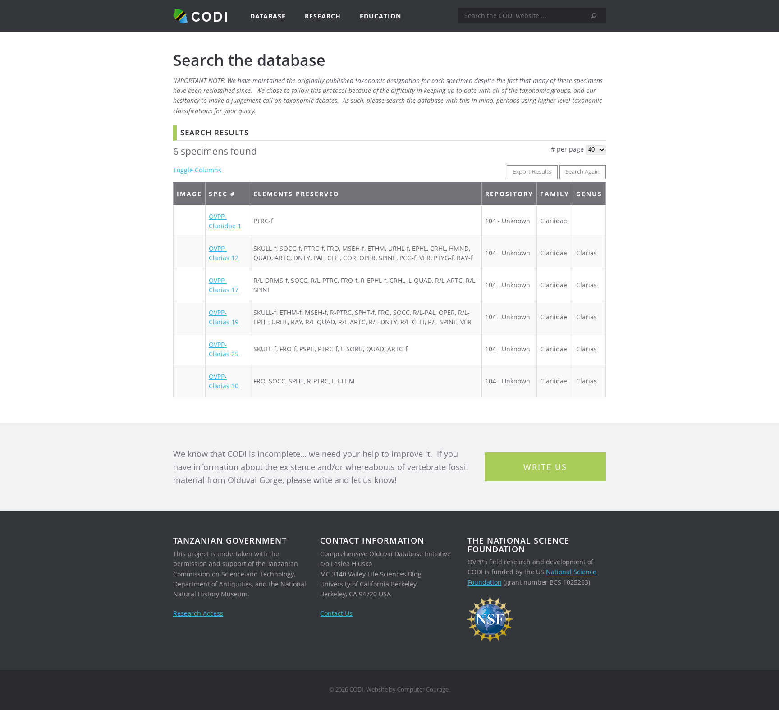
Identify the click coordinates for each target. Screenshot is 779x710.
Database (268, 16)
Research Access (198, 613)
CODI (210, 16)
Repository (509, 193)
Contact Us (336, 613)
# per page (567, 149)
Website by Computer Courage (407, 689)
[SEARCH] (597, 15)
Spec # (222, 193)
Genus (589, 193)
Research (323, 16)
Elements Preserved (296, 193)
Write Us (545, 466)
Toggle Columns (197, 170)
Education (380, 16)
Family (554, 193)
